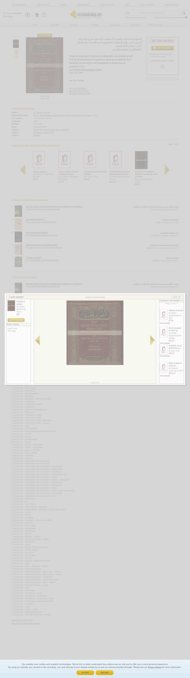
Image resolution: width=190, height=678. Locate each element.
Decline (105, 673)
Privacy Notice (154, 667)
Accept (85, 673)
